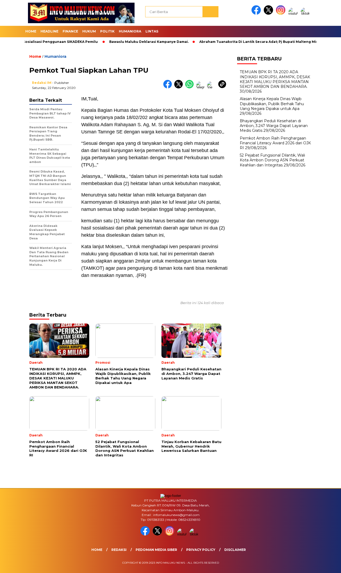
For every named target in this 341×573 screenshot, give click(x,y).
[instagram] (281, 13)
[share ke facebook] (168, 87)
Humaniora (130, 31)
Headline (49, 31)
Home (30, 31)
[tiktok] (306, 13)
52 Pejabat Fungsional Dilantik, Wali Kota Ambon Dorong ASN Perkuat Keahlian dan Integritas (272, 160)
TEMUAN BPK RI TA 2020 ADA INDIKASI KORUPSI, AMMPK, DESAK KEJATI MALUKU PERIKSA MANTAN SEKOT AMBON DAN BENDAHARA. (275, 79)
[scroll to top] (326, 564)
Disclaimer (235, 550)
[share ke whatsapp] (190, 87)
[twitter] (269, 13)
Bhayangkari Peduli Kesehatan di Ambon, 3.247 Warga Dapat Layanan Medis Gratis (274, 125)
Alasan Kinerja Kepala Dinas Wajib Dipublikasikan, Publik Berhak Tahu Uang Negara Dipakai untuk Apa (272, 103)
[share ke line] (212, 87)
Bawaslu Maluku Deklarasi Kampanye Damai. (134, 42)
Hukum (89, 31)
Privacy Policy (200, 550)
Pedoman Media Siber (156, 550)
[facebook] (257, 13)
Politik (107, 31)
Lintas (151, 31)
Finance (70, 31)
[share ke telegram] (201, 87)
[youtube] (293, 13)
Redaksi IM (41, 83)
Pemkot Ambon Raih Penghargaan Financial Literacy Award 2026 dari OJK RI (275, 143)
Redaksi (119, 550)
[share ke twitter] (179, 87)
